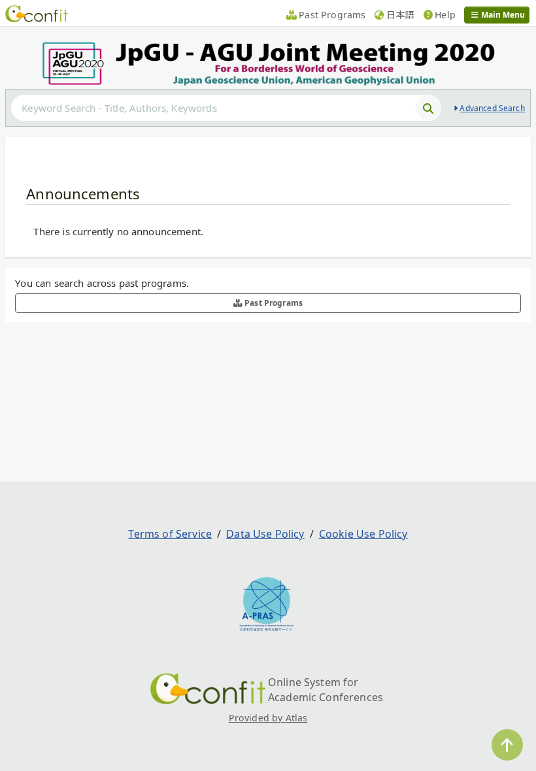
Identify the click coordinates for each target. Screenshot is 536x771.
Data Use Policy (265, 534)
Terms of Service (170, 534)
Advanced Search (492, 108)
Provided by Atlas (268, 718)
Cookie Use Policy (363, 534)
